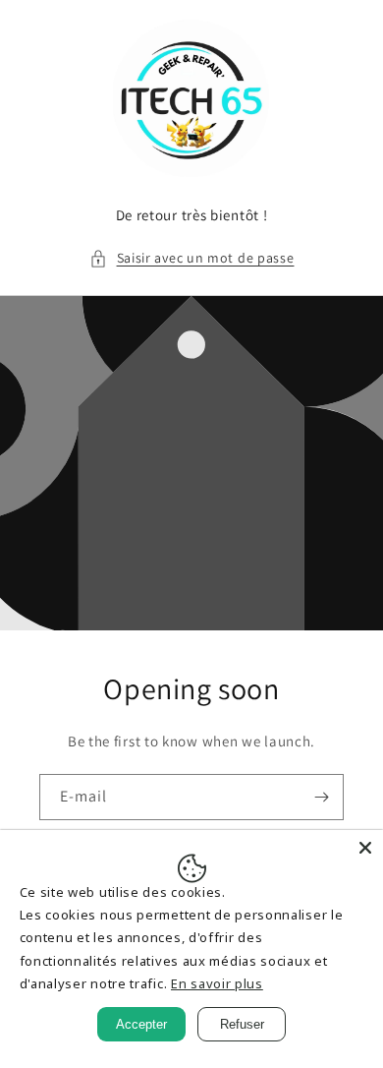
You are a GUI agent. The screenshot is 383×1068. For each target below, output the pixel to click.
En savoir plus (217, 983)
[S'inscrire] (321, 797)
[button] (192, 258)
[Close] (365, 848)
